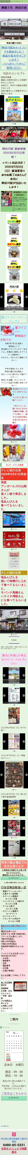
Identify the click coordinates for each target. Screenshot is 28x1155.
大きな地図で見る (5, 1126)
